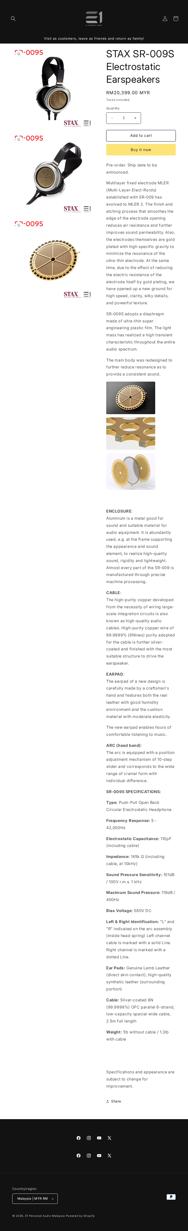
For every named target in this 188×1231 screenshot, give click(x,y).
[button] (13, 18)
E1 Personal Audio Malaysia (45, 1216)
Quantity (112, 108)
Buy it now (141, 149)
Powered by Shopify (80, 1216)
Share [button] (116, 1101)
